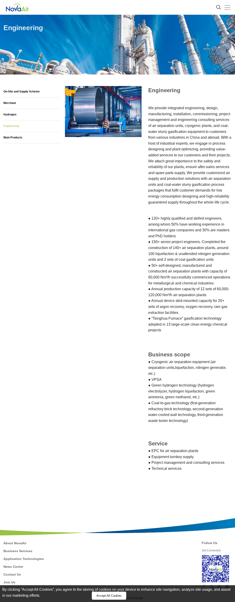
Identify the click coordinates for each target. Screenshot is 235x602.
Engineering (11, 126)
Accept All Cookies (109, 595)
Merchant (9, 103)
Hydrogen (9, 114)
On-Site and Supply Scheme (21, 91)
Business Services (17, 551)
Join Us (9, 582)
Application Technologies (23, 559)
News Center (13, 566)
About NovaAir (14, 543)
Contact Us (12, 574)
